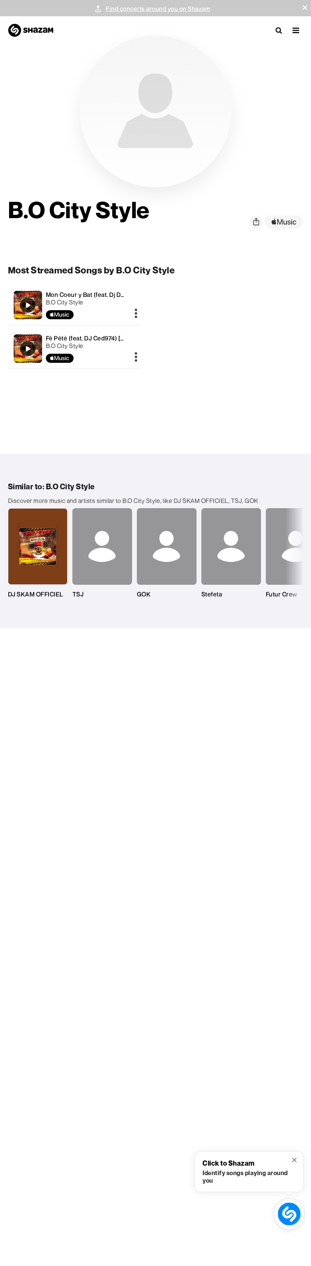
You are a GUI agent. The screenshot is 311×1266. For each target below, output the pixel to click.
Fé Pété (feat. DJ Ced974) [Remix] (93, 338)
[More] (136, 314)
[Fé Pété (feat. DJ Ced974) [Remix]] (74, 348)
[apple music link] (284, 222)
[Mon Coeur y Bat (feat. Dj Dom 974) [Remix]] (74, 305)
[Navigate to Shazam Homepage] (30, 30)
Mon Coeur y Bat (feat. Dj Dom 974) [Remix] (106, 294)
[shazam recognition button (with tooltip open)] (289, 1214)
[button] (305, 7)
